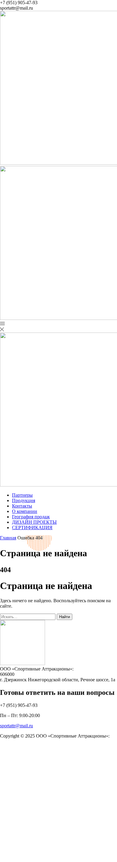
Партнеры (22, 495)
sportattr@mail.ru (16, 725)
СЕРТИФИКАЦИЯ (32, 527)
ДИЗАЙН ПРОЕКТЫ (34, 522)
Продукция (23, 500)
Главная (8, 537)
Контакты (22, 505)
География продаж (31, 516)
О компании (24, 511)
